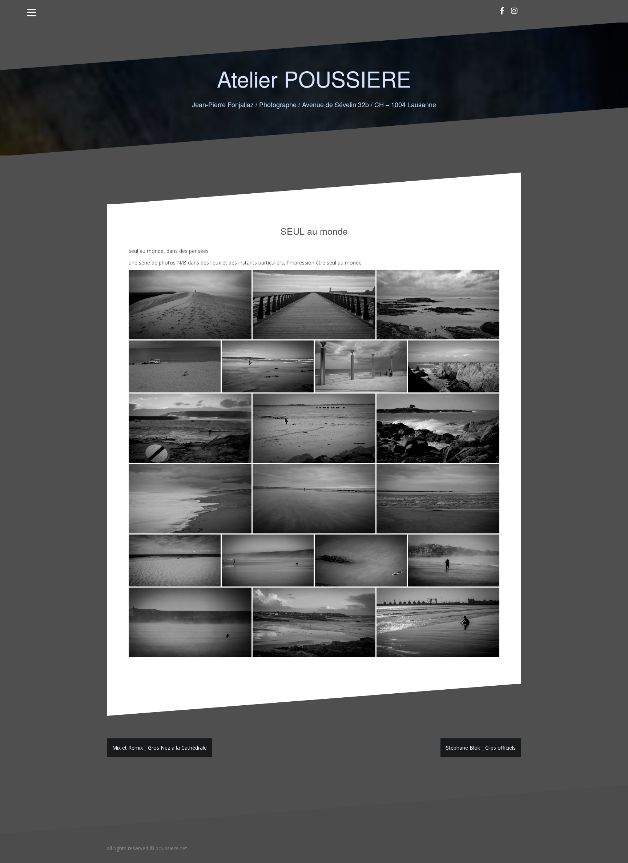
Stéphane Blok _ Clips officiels (481, 747)
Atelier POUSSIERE (314, 78)
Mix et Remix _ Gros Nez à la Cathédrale (159, 747)
